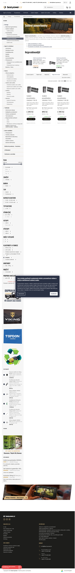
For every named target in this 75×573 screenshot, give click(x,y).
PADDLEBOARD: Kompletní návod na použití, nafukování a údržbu (54, 530)
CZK (65, 2)
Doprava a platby (7, 552)
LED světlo (9, 250)
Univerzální (9, 272)
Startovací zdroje (10, 110)
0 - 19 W (8, 216)
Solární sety (9, 42)
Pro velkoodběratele (44, 536)
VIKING (8, 179)
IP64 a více (9, 247)
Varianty (30, 119)
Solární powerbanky (11, 38)
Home (6, 71)
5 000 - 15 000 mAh (11, 200)
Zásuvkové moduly (11, 80)
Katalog (5, 538)
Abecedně (65, 74)
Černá (7, 186)
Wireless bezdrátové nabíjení (13, 252)
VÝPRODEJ (7, 150)
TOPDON (6, 108)
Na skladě (8, 167)
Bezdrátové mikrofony (11, 136)
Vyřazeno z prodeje (9, 154)
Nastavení (21, 293)
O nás (4, 2)
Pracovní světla (10, 96)
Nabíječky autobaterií (11, 112)
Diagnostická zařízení (11, 118)
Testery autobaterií (11, 114)
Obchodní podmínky (8, 550)
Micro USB (9, 225)
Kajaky (7, 54)
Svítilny (7, 90)
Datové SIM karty (10, 142)
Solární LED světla (10, 82)
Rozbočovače (10, 75)
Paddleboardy (9, 52)
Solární (8, 192)
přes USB (8, 278)
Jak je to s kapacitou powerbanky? (47, 526)
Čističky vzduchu (10, 134)
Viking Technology (7, 530)
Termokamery (10, 102)
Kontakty (5, 533)
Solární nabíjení (10, 28)
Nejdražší (47, 74)
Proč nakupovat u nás (8, 528)
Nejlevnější (39, 74)
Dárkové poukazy (7, 537)
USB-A (8, 233)
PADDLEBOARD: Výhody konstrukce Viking (49, 531)
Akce (7, 169)
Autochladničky (10, 58)
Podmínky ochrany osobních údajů (11, 545)
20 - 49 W (8, 214)
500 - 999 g (9, 265)
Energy (6, 24)
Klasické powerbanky (12, 34)
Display (8, 257)
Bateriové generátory (11, 27)
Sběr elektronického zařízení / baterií (47, 538)
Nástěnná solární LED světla (14, 84)
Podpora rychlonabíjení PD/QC (12, 254)
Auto (8, 120)
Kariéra (5, 535)
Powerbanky (9, 32)
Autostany (8, 48)
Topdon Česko (6, 532)
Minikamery (9, 104)
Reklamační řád (7, 548)
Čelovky (9, 94)
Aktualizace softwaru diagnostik (14, 123)
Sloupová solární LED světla (13, 88)
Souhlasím (54, 293)
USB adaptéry (10, 77)
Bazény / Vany (9, 67)
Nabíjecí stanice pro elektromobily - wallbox (12, 126)
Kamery (8, 98)
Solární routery (9, 140)
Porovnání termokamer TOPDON (46, 533)
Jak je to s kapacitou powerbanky (36, 45)
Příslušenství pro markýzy (13, 65)
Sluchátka (8, 138)
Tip (7, 173)
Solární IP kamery (11, 100)
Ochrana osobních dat (8, 547)
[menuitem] (7, 12)
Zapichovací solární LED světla (14, 86)
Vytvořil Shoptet (68, 570)
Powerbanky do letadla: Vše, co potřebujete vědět (40, 46)
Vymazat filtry (12, 281)
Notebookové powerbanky (13, 36)
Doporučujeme (29, 74)
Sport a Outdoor (8, 46)
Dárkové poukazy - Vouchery (12, 146)
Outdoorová (9, 194)
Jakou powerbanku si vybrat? (46, 528)
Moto (8, 121)
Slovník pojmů (42, 539)
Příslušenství (9, 60)
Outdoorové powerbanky (13, 40)
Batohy (7, 56)
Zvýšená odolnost (10, 259)
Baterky (9, 92)
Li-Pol (7, 208)
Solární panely (10, 30)
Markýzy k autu (10, 50)
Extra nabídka (8, 130)
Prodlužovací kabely (12, 79)
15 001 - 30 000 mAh (11, 202)
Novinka (8, 171)
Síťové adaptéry (10, 73)
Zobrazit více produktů (47, 70)
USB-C (8, 223)
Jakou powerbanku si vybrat (34, 43)
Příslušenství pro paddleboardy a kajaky (14, 62)
